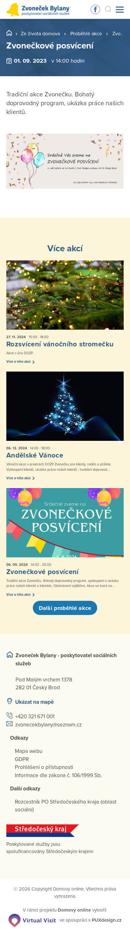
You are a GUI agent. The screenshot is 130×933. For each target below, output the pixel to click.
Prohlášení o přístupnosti (44, 767)
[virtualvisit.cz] (32, 920)
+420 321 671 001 (35, 716)
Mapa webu (28, 751)
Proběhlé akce (86, 34)
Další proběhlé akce (65, 608)
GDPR (22, 759)
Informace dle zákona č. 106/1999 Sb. (58, 775)
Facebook (95, 9)
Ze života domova (40, 34)
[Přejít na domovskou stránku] (37, 10)
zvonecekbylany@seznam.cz (48, 724)
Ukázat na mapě (34, 702)
